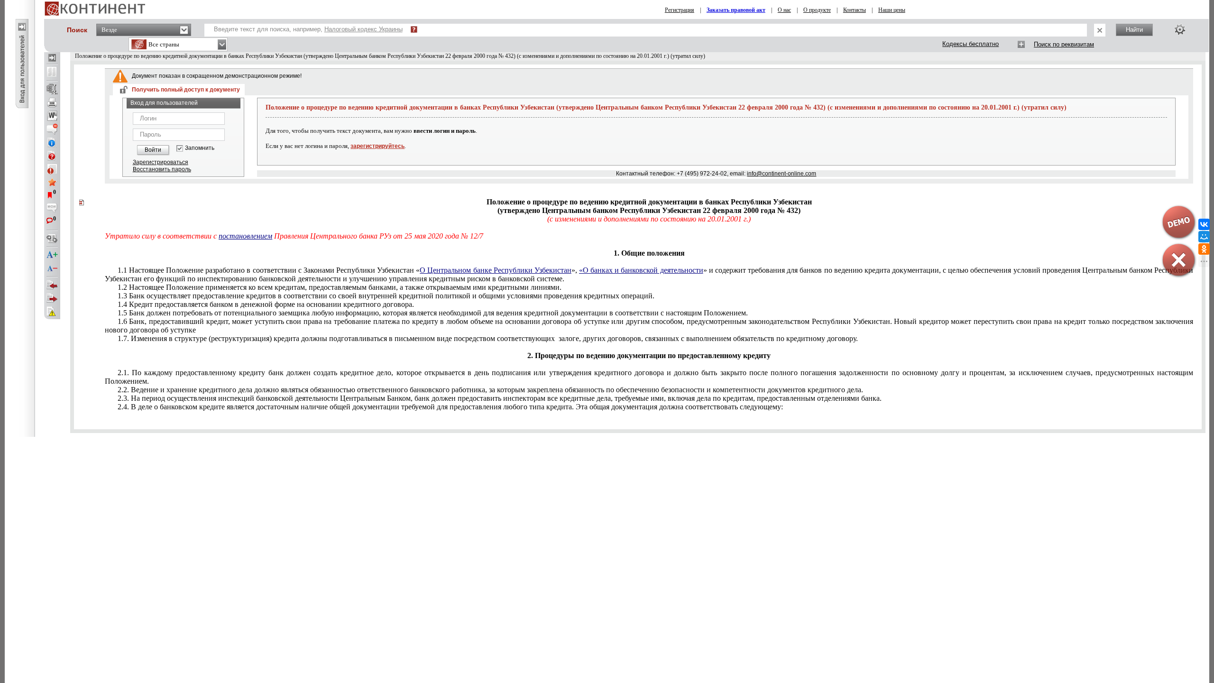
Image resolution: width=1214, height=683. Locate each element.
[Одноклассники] (1204, 249)
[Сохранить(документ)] (52, 89)
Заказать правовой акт (736, 10)
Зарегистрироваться (160, 162)
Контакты (854, 10)
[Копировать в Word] (52, 115)
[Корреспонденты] (52, 285)
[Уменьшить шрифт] (52, 268)
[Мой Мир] (1204, 236)
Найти (1134, 29)
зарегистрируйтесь (377, 146)
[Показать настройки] (1180, 29)
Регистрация (679, 10)
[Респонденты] (52, 298)
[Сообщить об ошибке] (52, 311)
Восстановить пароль (162, 169)
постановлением (245, 236)
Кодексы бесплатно (970, 43)
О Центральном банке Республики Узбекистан (495, 270)
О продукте (817, 10)
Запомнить (199, 148)
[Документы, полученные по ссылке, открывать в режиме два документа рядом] (52, 72)
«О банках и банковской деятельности (641, 270)
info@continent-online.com (781, 173)
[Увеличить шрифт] (52, 255)
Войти (153, 150)
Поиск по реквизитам (1064, 44)
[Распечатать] (52, 102)
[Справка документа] (52, 155)
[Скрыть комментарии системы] (52, 129)
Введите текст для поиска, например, (308, 29)
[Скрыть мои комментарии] (52, 208)
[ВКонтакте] (1204, 224)
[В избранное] (52, 182)
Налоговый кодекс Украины (363, 29)
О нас (784, 10)
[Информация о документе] (52, 142)
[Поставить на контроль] (52, 169)
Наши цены (891, 10)
